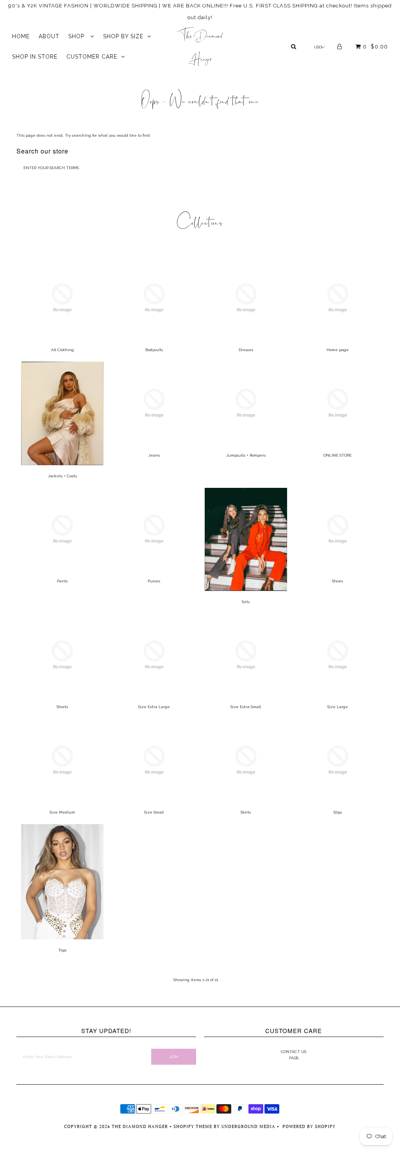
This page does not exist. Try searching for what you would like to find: (83, 135)
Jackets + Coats (62, 476)
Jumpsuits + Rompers (246, 455)
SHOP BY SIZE (123, 36)
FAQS (293, 1058)
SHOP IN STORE (34, 57)
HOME (21, 36)
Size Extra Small (245, 707)
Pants (62, 581)
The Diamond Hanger (200, 45)
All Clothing (62, 350)
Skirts (246, 812)
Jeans (154, 455)
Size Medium (62, 812)
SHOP (77, 36)
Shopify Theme (192, 1126)
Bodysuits (154, 350)
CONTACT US (293, 1051)
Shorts (62, 707)
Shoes (337, 581)
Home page (338, 350)
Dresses (246, 350)
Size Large (337, 707)
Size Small (154, 812)
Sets (246, 602)
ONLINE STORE (337, 455)
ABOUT (49, 36)
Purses (154, 581)
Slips (338, 812)
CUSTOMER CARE (91, 57)
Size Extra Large (154, 707)
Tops (62, 950)
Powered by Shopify (309, 1126)
